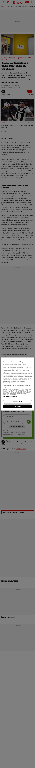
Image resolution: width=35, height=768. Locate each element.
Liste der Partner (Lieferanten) (10, 396)
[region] (17, 384)
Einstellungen (17, 401)
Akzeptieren (17, 406)
